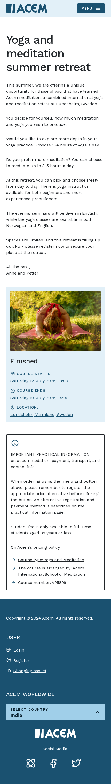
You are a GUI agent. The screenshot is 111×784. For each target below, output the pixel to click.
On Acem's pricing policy (35, 547)
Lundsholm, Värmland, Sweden (41, 414)
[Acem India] (26, 8)
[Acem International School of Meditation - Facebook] (55, 764)
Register (21, 660)
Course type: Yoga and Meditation (51, 559)
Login (18, 650)
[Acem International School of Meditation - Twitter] (78, 764)
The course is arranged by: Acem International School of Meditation (51, 571)
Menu (86, 8)
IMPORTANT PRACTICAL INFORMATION (50, 454)
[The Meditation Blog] (33, 764)
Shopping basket (29, 670)
